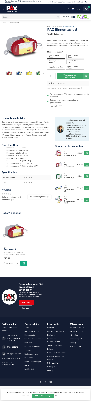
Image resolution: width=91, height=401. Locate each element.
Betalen (50, 349)
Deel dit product (75, 88)
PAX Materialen (53, 363)
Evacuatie (28, 343)
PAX (48, 26)
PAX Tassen (26, 302)
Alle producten (75, 346)
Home (4, 23)
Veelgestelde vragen (55, 345)
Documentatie (30, 335)
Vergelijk (9, 263)
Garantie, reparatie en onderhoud (55, 357)
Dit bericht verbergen (43, 396)
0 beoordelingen (68, 26)
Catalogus (51, 367)
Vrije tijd (28, 350)
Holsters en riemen (32, 331)
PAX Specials (29, 358)
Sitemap (50, 370)
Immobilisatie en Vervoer (34, 339)
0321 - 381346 (71, 136)
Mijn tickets (74, 335)
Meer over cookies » (62, 396)
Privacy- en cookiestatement (53, 340)
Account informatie (77, 327)
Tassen (27, 327)
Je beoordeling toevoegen (39, 197)
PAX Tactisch (29, 369)
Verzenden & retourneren (56, 353)
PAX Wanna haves (32, 354)
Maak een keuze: (55, 52)
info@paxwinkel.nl (73, 134)
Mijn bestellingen (76, 331)
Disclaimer (51, 335)
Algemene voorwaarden (56, 331)
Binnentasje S (14, 23)
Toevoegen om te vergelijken (57, 88)
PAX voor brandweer (32, 346)
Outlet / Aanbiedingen (33, 361)
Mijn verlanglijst (76, 339)
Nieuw (27, 365)
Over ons (25, 308)
